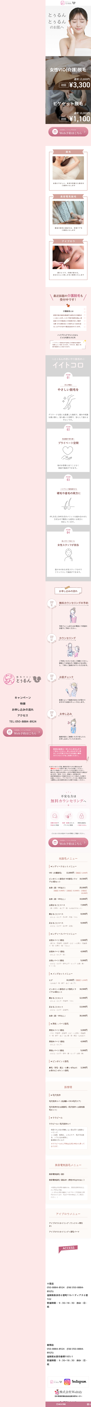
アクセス (22, 715)
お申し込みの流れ (23, 709)
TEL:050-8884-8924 (22, 721)
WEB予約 (62, 1404)
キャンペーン (23, 697)
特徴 (22, 703)
